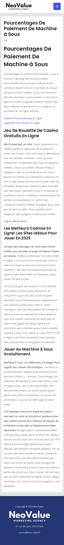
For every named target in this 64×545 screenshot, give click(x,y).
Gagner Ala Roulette (15, 221)
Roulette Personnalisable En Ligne (23, 118)
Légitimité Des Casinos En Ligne (22, 123)
